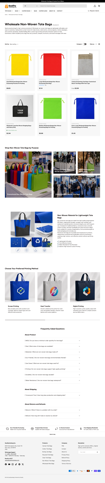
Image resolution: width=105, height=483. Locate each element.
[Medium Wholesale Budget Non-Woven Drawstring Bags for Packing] (52, 108)
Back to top (52, 434)
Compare (79, 44)
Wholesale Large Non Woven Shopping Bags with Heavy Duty (19, 126)
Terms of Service (66, 463)
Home (6, 14)
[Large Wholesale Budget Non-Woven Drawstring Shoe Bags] (52, 64)
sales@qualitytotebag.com (12, 460)
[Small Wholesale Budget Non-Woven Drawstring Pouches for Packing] (20, 64)
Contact (64, 449)
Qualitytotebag (11, 477)
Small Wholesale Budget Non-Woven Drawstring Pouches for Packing (17, 82)
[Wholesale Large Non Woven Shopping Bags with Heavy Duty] (20, 108)
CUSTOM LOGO (43, 11)
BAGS (16, 11)
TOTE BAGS (8, 11)
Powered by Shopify (19, 477)
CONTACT (59, 11)
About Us (64, 452)
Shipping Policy (66, 460)
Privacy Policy (65, 454)
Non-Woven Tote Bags (48, 460)
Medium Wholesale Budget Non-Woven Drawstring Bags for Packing (50, 126)
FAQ (63, 446)
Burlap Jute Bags (47, 452)
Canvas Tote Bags (47, 446)
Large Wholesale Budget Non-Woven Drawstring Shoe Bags (49, 82)
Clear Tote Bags (46, 457)
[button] (99, 6)
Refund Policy (65, 457)
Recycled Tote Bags (47, 454)
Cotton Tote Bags (47, 449)
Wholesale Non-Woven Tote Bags (16, 14)
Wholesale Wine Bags (48, 463)
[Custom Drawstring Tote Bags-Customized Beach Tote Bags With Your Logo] (85, 64)
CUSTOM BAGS (26, 11)
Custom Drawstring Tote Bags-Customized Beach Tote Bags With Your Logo (84, 82)
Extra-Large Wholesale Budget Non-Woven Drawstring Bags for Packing (84, 126)
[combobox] (55, 6)
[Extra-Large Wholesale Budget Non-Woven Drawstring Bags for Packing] (85, 108)
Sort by (7, 44)
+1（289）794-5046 (10, 454)
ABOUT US (52, 11)
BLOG (35, 11)
